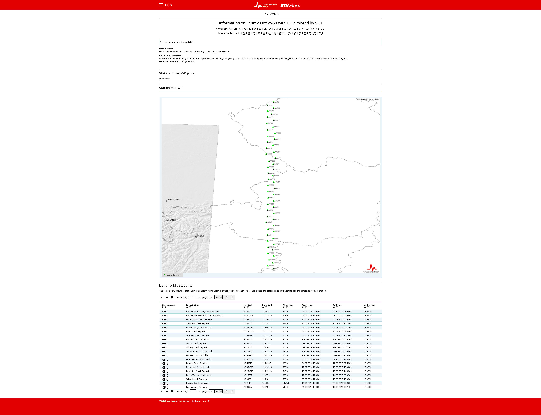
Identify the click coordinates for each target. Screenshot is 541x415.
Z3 (300, 33)
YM (289, 33)
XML (193, 61)
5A (255, 28)
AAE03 (165, 319)
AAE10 (165, 347)
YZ (317, 28)
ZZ (322, 28)
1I (240, 28)
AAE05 (165, 327)
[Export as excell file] (226, 297)
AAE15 (165, 367)
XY (307, 28)
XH (269, 33)
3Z (249, 33)
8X (270, 28)
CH (235, 28)
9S (285, 28)
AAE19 (165, 383)
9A (274, 28)
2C (254, 33)
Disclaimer (196, 401)
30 (245, 28)
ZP (314, 33)
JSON (187, 61)
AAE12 (165, 355)
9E (279, 28)
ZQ (320, 33)
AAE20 (165, 387)
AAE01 (165, 311)
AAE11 (165, 351)
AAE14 (165, 363)
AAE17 (165, 375)
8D (260, 28)
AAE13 (165, 359)
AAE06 (165, 331)
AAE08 (165, 339)
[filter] (165, 307)
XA (264, 33)
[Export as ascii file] (232, 297)
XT (280, 33)
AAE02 (165, 315)
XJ (303, 28)
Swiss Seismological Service (177, 401)
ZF (310, 33)
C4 (290, 28)
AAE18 (165, 379)
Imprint (206, 401)
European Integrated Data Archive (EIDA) (209, 51)
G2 (294, 28)
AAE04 (165, 323)
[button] (165, 5)
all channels (164, 78)
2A (244, 33)
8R (265, 28)
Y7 (312, 28)
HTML (182, 61)
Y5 (295, 33)
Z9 (305, 33)
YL (285, 33)
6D (259, 33)
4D (250, 28)
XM (274, 33)
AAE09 (165, 343)
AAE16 (165, 371)
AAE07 (165, 335)
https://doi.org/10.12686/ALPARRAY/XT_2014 (325, 58)
